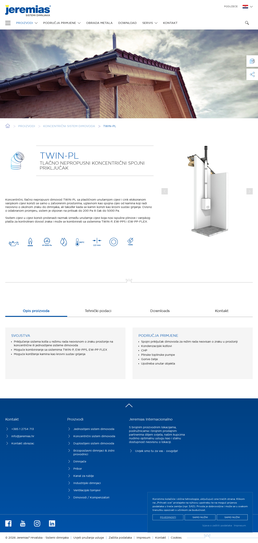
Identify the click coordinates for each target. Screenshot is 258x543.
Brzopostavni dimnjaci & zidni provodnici (93, 452)
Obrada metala (99, 23)
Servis (147, 23)
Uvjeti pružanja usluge (88, 537)
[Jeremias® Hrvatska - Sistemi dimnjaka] (28, 14)
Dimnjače (79, 461)
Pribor (77, 468)
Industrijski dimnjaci (87, 483)
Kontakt (170, 23)
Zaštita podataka (120, 537)
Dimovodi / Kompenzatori (91, 497)
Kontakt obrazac (22, 443)
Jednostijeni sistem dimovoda (93, 429)
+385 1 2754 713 (22, 429)
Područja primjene (59, 23)
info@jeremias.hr (22, 436)
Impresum (240, 525)
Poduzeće (231, 6)
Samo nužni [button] (200, 517)
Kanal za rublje (83, 476)
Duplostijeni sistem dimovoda (93, 443)
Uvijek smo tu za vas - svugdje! (156, 451)
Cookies (176, 537)
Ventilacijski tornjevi (86, 490)
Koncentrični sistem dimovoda (94, 436)
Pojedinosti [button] (168, 517)
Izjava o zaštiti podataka (217, 525)
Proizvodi (24, 23)
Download (127, 23)
